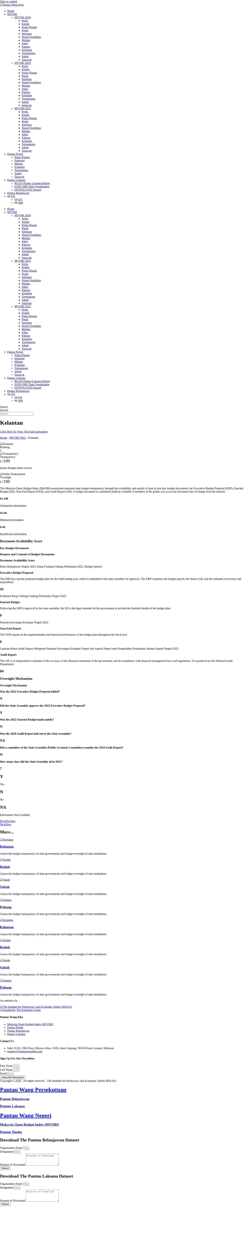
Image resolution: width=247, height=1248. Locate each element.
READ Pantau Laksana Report (32, 183)
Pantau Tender (11, 1132)
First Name (6, 1065)
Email (3, 1073)
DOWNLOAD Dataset (27, 189)
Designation (7, 1151)
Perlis (25, 20)
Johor (25, 43)
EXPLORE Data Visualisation (31, 186)
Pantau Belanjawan (18, 193)
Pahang (26, 46)
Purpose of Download (13, 1164)
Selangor (27, 33)
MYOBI (12, 14)
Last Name (6, 1069)
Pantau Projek (15, 154)
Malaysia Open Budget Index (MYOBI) (29, 1124)
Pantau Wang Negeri (25, 1115)
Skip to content (8, 1)
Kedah (25, 23)
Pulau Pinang (29, 27)
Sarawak (27, 59)
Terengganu (28, 53)
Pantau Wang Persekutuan (33, 1089)
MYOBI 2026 (22, 17)
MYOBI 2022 (22, 108)
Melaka (26, 40)
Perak (25, 30)
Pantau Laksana (16, 180)
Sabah (25, 56)
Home (10, 10)
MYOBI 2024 (22, 62)
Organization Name (11, 1147)
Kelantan (27, 49)
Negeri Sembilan (31, 36)
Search (4, 406)
